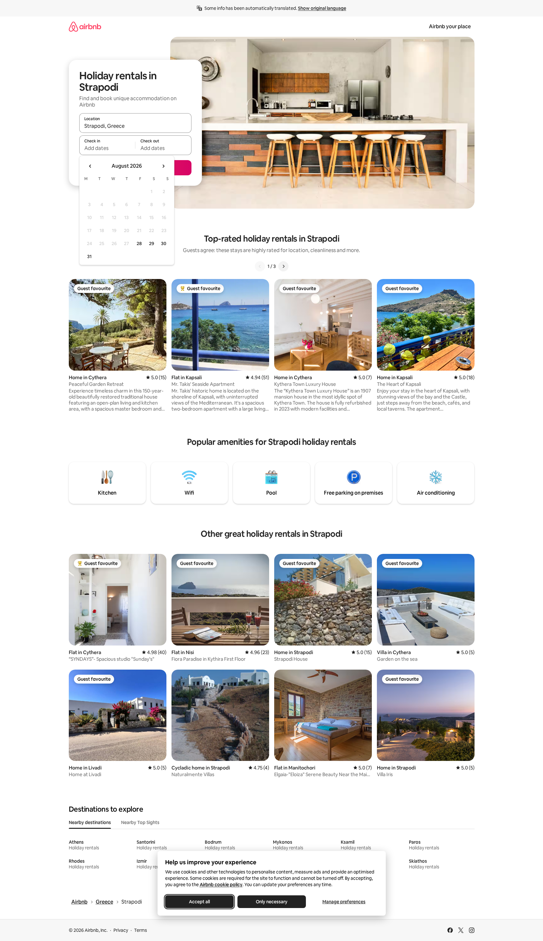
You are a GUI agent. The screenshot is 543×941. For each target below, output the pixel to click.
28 (139, 243)
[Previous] (260, 266)
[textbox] (107, 148)
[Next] (283, 266)
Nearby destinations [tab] (90, 822)
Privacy (120, 930)
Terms (140, 930)
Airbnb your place (450, 26)
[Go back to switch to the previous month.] (90, 166)
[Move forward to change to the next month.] (163, 166)
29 (151, 243)
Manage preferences (343, 902)
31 (89, 256)
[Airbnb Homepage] (85, 26)
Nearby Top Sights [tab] (140, 822)
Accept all (199, 902)
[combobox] (135, 126)
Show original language (322, 8)
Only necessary (272, 902)
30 (163, 243)
